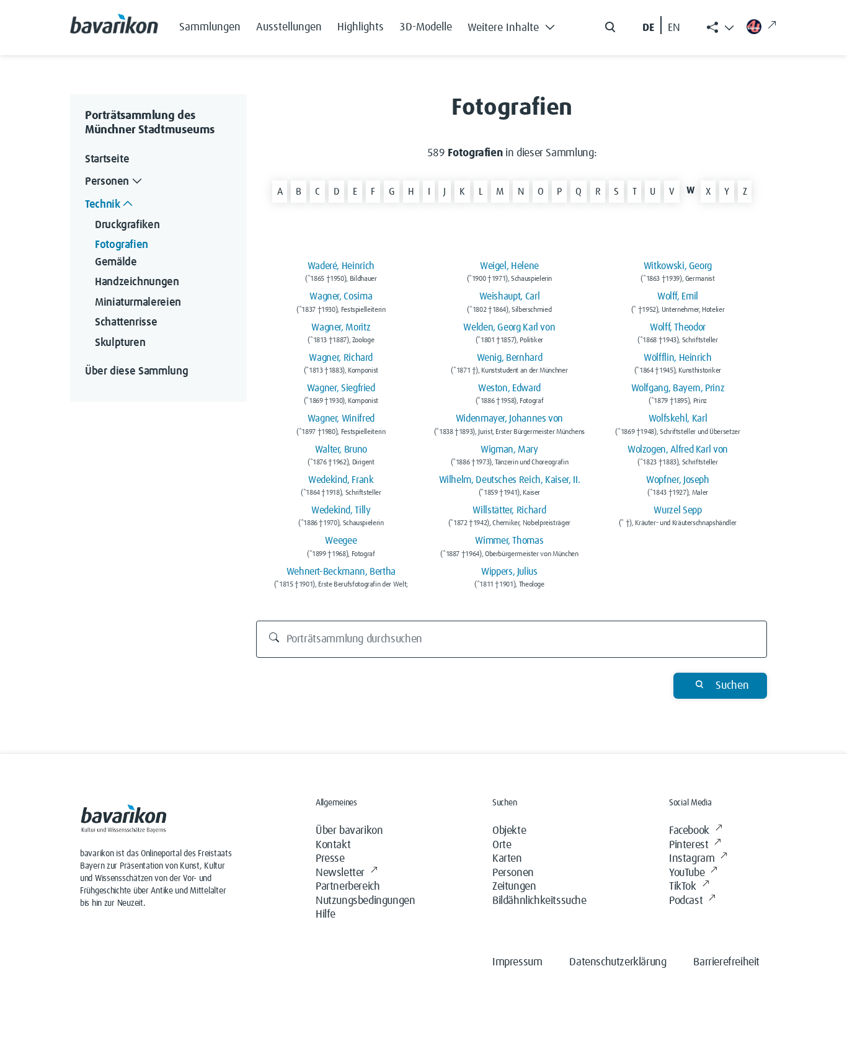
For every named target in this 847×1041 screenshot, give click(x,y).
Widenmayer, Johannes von (509, 418)
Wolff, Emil (677, 296)
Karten (507, 858)
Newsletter (340, 873)
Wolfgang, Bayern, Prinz (678, 388)
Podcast (686, 900)
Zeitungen (514, 886)
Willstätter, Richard (509, 510)
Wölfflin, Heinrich (678, 358)
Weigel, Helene (509, 266)
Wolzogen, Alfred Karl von (677, 449)
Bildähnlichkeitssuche (539, 900)
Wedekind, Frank (341, 480)
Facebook (689, 830)
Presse (330, 858)
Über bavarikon (349, 830)
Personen (513, 873)
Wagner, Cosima (340, 296)
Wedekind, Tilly (341, 510)
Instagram (691, 858)
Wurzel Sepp (677, 510)
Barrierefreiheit (726, 962)
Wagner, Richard (341, 358)
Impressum (517, 962)
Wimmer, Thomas (509, 541)
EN (674, 27)
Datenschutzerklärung (617, 962)
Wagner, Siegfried (341, 388)
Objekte (509, 830)
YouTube (686, 873)
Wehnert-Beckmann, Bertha (341, 572)
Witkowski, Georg (678, 266)
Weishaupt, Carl (509, 296)
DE (648, 27)
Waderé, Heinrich (341, 266)
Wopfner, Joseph (677, 480)
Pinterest (688, 845)
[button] (514, 24)
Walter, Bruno (341, 449)
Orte (501, 845)
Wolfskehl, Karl (678, 418)
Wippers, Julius (509, 572)
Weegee (341, 541)
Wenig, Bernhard (510, 358)
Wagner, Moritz (340, 327)
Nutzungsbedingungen (365, 900)
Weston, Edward (509, 388)
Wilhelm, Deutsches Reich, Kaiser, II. (509, 480)
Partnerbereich (347, 886)
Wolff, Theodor (678, 327)
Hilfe (325, 914)
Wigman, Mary (509, 449)
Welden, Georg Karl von (509, 327)
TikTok (682, 886)
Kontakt (333, 845)
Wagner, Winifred (341, 418)
